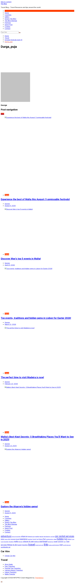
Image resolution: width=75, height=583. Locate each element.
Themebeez (39, 578)
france (41, 539)
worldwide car (5, 547)
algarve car (31, 536)
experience (23, 539)
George (7, 204)
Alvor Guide (9, 564)
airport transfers (16, 536)
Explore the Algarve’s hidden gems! (19, 506)
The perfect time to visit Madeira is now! (22, 377)
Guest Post (8, 25)
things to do (12, 545)
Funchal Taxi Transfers (13, 568)
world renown (67, 545)
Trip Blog (4, 4)
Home (7, 13)
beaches (41, 536)
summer (60, 541)
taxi (65, 541)
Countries (8, 15)
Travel (7, 195)
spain (56, 541)
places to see (28, 541)
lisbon (69, 539)
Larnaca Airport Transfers (14, 570)
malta (16, 541)
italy (65, 539)
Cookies (7, 27)
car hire (52, 536)
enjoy (2, 539)
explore (30, 539)
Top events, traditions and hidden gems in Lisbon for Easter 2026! (36, 318)
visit (61, 545)
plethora (36, 541)
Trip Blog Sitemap (11, 21)
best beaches (47, 536)
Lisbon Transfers (10, 572)
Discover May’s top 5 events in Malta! (21, 258)
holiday (60, 539)
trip (46, 544)
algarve (24, 536)
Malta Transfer (10, 574)
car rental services (64, 536)
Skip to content (6, 2)
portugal (43, 541)
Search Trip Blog (10, 19)
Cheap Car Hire (10, 556)
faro (37, 539)
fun (44, 539)
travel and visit (39, 545)
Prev (2, 114)
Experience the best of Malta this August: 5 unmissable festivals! (35, 199)
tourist (19, 545)
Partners (8, 23)
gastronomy (49, 539)
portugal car (51, 541)
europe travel (15, 539)
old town (21, 541)
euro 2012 (8, 539)
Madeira (11, 541)
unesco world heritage (54, 545)
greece (55, 539)
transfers (25, 545)
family (34, 539)
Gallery (7, 17)
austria (37, 536)
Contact (7, 29)
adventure (6, 536)
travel (31, 544)
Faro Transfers (10, 566)
